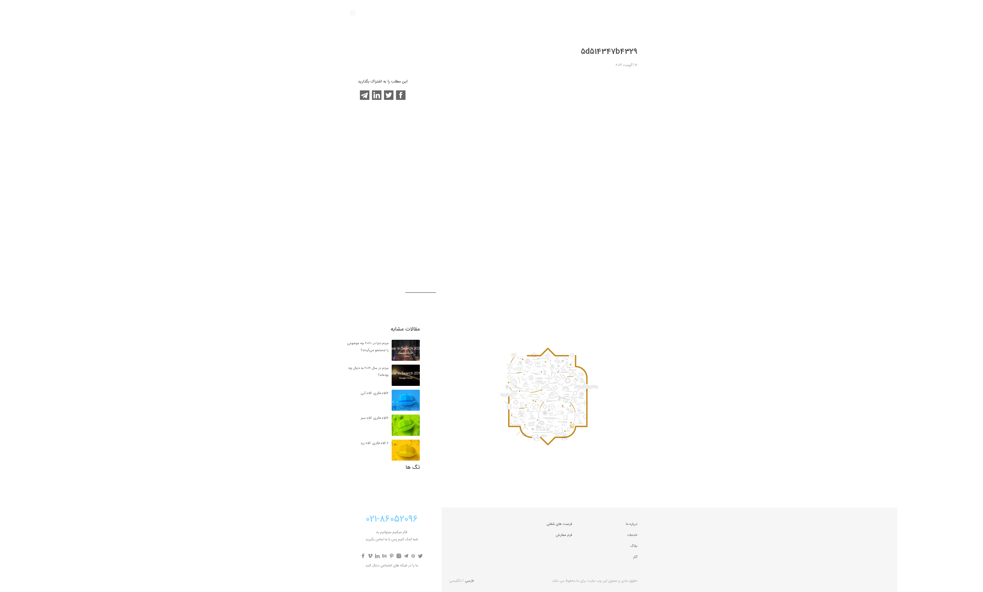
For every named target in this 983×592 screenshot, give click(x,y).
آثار (502, 14)
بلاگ (534, 14)
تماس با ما (483, 14)
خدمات (517, 14)
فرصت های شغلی (559, 524)
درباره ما (552, 14)
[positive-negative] (610, 18)
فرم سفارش (564, 535)
